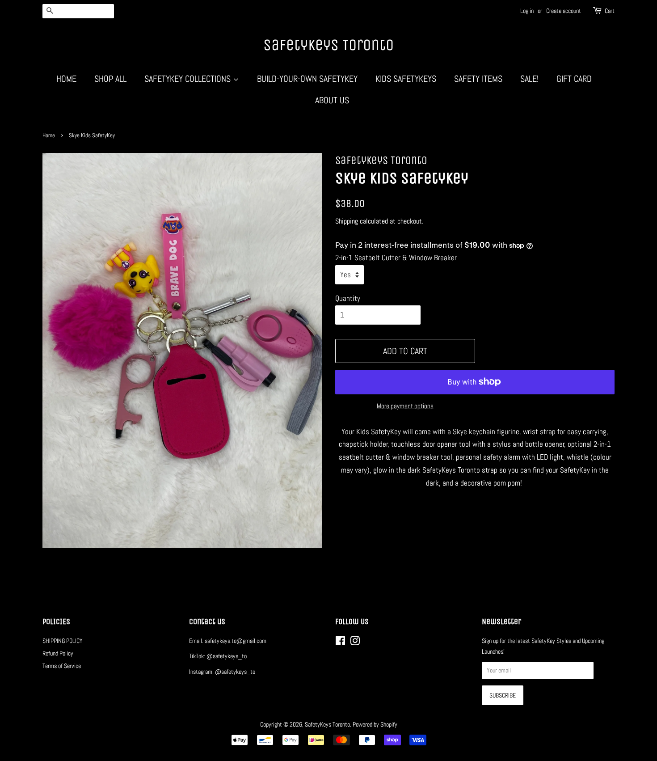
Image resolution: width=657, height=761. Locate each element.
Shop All (110, 79)
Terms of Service (61, 666)
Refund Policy (57, 653)
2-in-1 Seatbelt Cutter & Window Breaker (396, 257)
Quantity (347, 298)
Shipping (346, 221)
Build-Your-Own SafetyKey (307, 79)
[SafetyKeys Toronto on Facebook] (340, 642)
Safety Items (478, 79)
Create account (563, 11)
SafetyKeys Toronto (328, 45)
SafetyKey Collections (188, 79)
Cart (610, 11)
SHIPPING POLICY (62, 641)
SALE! (529, 79)
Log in (527, 11)
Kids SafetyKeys (405, 79)
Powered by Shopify (375, 724)
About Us (332, 100)
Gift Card (574, 79)
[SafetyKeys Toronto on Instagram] (355, 642)
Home (66, 79)
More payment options (405, 406)
